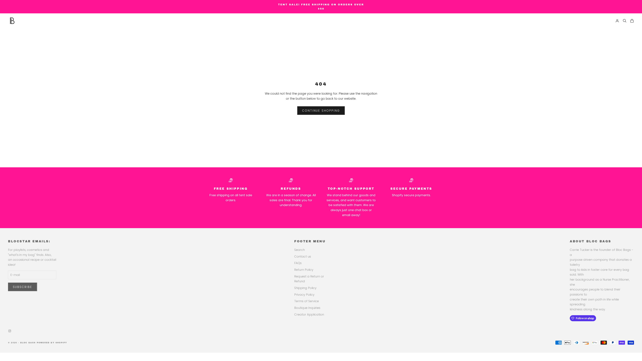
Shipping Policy (305, 288)
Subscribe (22, 287)
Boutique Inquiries (307, 308)
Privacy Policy (304, 294)
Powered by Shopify (52, 343)
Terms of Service (306, 301)
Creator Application (309, 314)
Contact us (302, 256)
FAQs (298, 263)
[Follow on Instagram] (9, 331)
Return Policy (303, 270)
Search (299, 250)
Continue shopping (321, 111)
